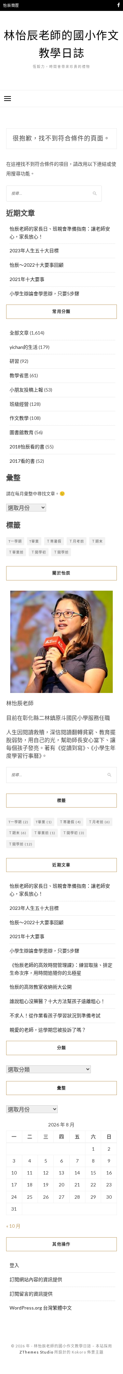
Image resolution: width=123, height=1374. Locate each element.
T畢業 (34, 541)
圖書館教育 (21, 432)
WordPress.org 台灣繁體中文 (41, 1308)
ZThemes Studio (36, 1352)
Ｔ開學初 (38, 552)
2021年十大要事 (27, 279)
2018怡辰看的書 (27, 446)
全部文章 (19, 333)
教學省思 (19, 375)
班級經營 (19, 404)
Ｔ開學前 (61, 552)
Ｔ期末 (97, 541)
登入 (14, 1265)
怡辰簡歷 (11, 5)
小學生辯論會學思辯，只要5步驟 (44, 293)
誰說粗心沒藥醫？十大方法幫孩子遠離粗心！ (57, 1001)
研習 (14, 361)
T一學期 (15, 541)
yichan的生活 (24, 347)
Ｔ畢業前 (16, 552)
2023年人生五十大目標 (34, 250)
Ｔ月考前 (76, 541)
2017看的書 (22, 461)
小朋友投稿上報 (26, 390)
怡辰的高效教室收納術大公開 (41, 987)
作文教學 (19, 418)
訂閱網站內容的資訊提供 (36, 1279)
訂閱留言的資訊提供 (31, 1294)
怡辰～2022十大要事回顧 (37, 265)
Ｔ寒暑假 (54, 541)
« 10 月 (13, 1226)
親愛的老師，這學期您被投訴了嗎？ (48, 1030)
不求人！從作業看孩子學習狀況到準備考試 (55, 1015)
